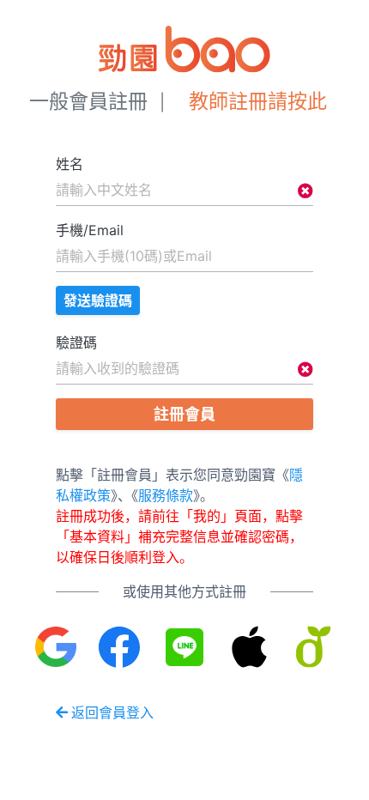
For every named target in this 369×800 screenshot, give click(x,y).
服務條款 (165, 495)
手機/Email (90, 230)
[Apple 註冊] (249, 647)
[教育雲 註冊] (314, 647)
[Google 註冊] (56, 647)
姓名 (69, 164)
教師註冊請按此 (258, 101)
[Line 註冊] (185, 647)
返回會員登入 (112, 712)
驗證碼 (76, 342)
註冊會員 (184, 414)
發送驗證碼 (98, 300)
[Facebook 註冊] (120, 647)
